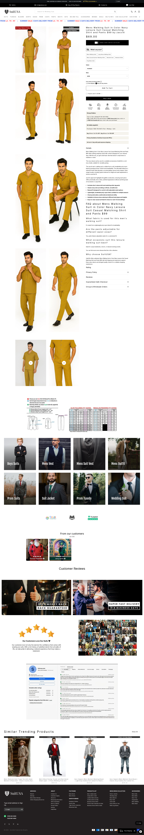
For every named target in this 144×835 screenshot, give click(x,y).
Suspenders (135, 799)
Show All (135, 732)
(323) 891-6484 (11, 818)
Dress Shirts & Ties (115, 803)
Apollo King (72, 803)
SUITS (6, 16)
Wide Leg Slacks (114, 805)
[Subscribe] (21, 809)
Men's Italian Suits (91, 794)
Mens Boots (72, 794)
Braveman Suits (73, 807)
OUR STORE (133, 16)
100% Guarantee (55, 801)
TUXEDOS (13, 16)
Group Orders (54, 805)
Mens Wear (135, 803)
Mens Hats (134, 794)
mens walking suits (91, 54)
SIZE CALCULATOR (122, 16)
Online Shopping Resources (37, 799)
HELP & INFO (109, 16)
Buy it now (107, 98)
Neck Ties (134, 797)
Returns (32, 794)
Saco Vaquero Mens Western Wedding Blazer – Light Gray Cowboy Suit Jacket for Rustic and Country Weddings (89, 780)
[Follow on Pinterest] (13, 824)
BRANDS (94, 16)
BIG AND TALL (74, 16)
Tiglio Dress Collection (75, 805)
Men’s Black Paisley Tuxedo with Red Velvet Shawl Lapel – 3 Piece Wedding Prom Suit (53, 779)
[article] (37, 550)
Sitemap (32, 795)
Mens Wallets (135, 801)
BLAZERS (21, 16)
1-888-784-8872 (97, 128)
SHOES (35, 16)
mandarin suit (110, 57)
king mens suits (91, 60)
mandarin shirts (119, 57)
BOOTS (60, 16)
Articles (53, 807)
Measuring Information (56, 799)
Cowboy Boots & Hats (92, 799)
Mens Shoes (72, 795)
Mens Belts (134, 795)
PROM (41, 16)
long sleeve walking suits (104, 54)
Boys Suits (112, 799)
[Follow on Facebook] (5, 824)
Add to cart (107, 88)
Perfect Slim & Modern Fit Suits (95, 803)
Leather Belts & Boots (92, 797)
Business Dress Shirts (92, 801)
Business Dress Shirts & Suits (94, 805)
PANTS (54, 16)
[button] (101, 94)
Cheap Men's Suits (92, 795)
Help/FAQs (53, 809)
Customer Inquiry (55, 795)
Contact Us (54, 794)
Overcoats (112, 801)
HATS (66, 16)
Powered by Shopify (21, 830)
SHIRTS (28, 16)
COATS (47, 16)
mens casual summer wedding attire (96, 57)
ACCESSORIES (85, 16)
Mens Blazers (113, 797)
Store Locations (55, 803)
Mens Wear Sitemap (35, 797)
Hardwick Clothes (73, 801)
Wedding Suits (113, 795)
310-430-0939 (104, 116)
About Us (53, 797)
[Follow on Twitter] (9, 824)
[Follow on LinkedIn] (18, 824)
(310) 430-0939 (11, 816)
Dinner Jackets (113, 794)
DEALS (101, 16)
